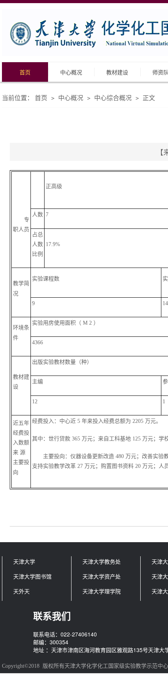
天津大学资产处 (101, 576)
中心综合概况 (113, 97)
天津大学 (24, 561)
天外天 (21, 591)
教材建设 (117, 72)
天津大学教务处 (101, 561)
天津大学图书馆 (32, 576)
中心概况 (71, 72)
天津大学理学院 (101, 591)
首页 (25, 72)
